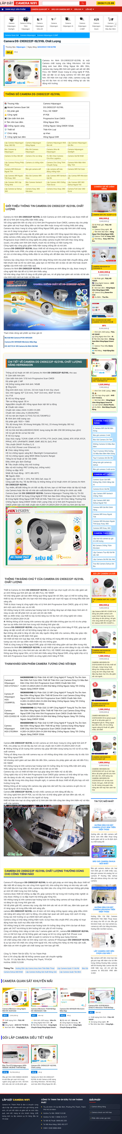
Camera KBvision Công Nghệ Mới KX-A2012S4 (14, 1010)
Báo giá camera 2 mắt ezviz (104, 469)
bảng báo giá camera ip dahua (102, 463)
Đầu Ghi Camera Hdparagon (32, 150)
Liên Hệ (89, 9)
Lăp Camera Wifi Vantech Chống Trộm (103, 494)
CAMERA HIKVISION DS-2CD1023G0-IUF (102, 758)
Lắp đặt (18, 3)
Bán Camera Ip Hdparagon (10, 150)
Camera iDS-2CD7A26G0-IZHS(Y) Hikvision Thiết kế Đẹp (101, 1006)
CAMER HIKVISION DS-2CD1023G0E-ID (101, 705)
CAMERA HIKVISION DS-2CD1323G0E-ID (102, 651)
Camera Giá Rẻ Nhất (76, 156)
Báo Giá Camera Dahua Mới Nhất (104, 862)
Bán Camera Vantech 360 (34, 183)
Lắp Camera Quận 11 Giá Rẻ (68, 968)
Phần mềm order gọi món (101, 1118)
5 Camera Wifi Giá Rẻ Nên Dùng (103, 429)
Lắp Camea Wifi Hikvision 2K (77, 177)
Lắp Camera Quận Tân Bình (70, 972)
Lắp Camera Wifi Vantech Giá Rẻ (56, 177)
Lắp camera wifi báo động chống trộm (55, 170)
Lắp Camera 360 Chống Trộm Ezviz (56, 183)
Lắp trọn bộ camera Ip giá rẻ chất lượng (103, 539)
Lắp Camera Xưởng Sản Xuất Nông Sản (41, 972)
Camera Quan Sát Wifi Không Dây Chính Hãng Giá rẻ (103, 482)
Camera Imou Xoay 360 (56, 189)
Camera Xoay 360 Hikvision (33, 190)
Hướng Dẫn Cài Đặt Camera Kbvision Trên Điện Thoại (104, 909)
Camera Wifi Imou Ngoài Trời (102, 515)
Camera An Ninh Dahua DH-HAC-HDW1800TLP (104, 380)
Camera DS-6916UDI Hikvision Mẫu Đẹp (72, 1010)
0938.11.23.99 (106, 3)
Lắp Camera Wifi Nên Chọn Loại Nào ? (104, 952)
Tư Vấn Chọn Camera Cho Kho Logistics (55, 157)
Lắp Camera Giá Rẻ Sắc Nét (104, 559)
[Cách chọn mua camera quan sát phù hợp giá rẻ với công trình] (116, 24)
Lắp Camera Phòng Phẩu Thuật (14, 163)
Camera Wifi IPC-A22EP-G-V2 (104, 215)
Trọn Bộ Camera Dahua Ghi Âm (103, 565)
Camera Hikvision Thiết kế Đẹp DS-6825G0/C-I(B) (43, 1010)
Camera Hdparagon (28, 35)
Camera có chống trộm (34, 162)
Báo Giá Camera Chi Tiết (102, 440)
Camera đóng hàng (99, 1107)
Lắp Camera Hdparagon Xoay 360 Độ (14, 144)
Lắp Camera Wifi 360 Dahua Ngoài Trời (76, 183)
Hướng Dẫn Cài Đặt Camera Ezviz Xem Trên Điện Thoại (104, 827)
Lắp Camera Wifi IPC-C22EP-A (104, 600)
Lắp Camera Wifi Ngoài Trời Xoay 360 (14, 177)
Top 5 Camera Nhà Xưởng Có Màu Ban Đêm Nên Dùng (104, 452)
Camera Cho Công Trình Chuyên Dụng (56, 163)
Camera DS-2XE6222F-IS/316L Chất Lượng (32, 41)
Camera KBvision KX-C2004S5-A (101, 267)
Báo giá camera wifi (61, 9)
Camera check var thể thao (102, 1112)
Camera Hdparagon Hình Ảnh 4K (56, 144)
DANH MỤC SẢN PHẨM (15, 9)
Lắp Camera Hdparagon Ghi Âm (77, 144)
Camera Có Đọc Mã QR (14, 156)
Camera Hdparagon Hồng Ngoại (33, 144)
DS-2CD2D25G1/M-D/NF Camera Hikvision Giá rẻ (103, 321)
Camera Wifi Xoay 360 (102, 528)
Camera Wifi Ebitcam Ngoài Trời (13, 170)
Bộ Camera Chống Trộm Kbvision (102, 546)
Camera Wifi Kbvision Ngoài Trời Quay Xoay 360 (104, 522)
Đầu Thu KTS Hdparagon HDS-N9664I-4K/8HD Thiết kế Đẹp (14, 1066)
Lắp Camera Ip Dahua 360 (13, 190)
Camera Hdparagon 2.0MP (47, 35)
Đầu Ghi (77, 9)
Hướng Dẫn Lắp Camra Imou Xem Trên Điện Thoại (35, 968)
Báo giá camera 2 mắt (101, 435)
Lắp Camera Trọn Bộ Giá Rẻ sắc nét (103, 553)
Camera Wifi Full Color (76, 169)
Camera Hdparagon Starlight (75, 150)
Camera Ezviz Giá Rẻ (101, 489)
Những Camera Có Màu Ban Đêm (104, 445)
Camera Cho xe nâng (34, 156)
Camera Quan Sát (12, 35)
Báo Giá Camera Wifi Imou (33, 177)
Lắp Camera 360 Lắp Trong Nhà (13, 183)
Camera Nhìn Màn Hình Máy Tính (77, 163)
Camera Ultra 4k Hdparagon (53, 150)
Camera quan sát (39, 9)
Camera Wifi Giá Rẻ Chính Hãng (103, 508)
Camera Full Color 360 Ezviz (76, 190)
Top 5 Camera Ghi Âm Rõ (103, 458)
